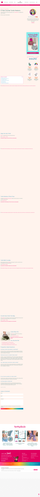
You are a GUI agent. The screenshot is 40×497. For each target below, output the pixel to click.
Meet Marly (33, 22)
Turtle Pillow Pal (3, 81)
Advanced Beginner (9, 442)
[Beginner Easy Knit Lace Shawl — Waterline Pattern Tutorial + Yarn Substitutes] (7, 436)
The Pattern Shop (24, 454)
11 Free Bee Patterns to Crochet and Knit (7, 342)
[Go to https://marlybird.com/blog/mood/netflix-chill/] (29, 66)
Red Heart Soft (4, 200)
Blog (22, 456)
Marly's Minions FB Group (34, 456)
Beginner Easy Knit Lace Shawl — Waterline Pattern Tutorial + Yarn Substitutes (8, 444)
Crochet (20, 442)
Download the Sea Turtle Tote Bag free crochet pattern (8, 321)
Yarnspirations (16, 12)
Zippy (1, 135)
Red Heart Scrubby (5, 264)
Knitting (5, 442)
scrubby (9, 262)
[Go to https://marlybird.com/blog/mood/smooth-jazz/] (29, 76)
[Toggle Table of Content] (22, 76)
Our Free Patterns (24, 455)
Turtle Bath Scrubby (4, 79)
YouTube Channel (33, 455)
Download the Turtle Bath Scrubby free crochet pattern (8, 265)
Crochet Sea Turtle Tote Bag (5, 80)
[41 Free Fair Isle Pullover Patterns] (20, 436)
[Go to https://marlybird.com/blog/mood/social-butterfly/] (36, 66)
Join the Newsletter (34, 454)
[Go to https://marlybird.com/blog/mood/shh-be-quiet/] (36, 76)
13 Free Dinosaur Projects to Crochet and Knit (8, 343)
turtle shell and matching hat (7, 198)
